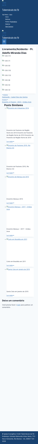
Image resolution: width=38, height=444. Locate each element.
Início (7, 17)
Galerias (7, 24)
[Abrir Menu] (4, 41)
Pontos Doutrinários (11, 22)
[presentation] (20, 117)
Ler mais (10, 141)
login (18, 305)
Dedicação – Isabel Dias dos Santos (15, 96)
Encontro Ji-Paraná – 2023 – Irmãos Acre (16, 101)
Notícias (7, 19)
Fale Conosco (9, 26)
